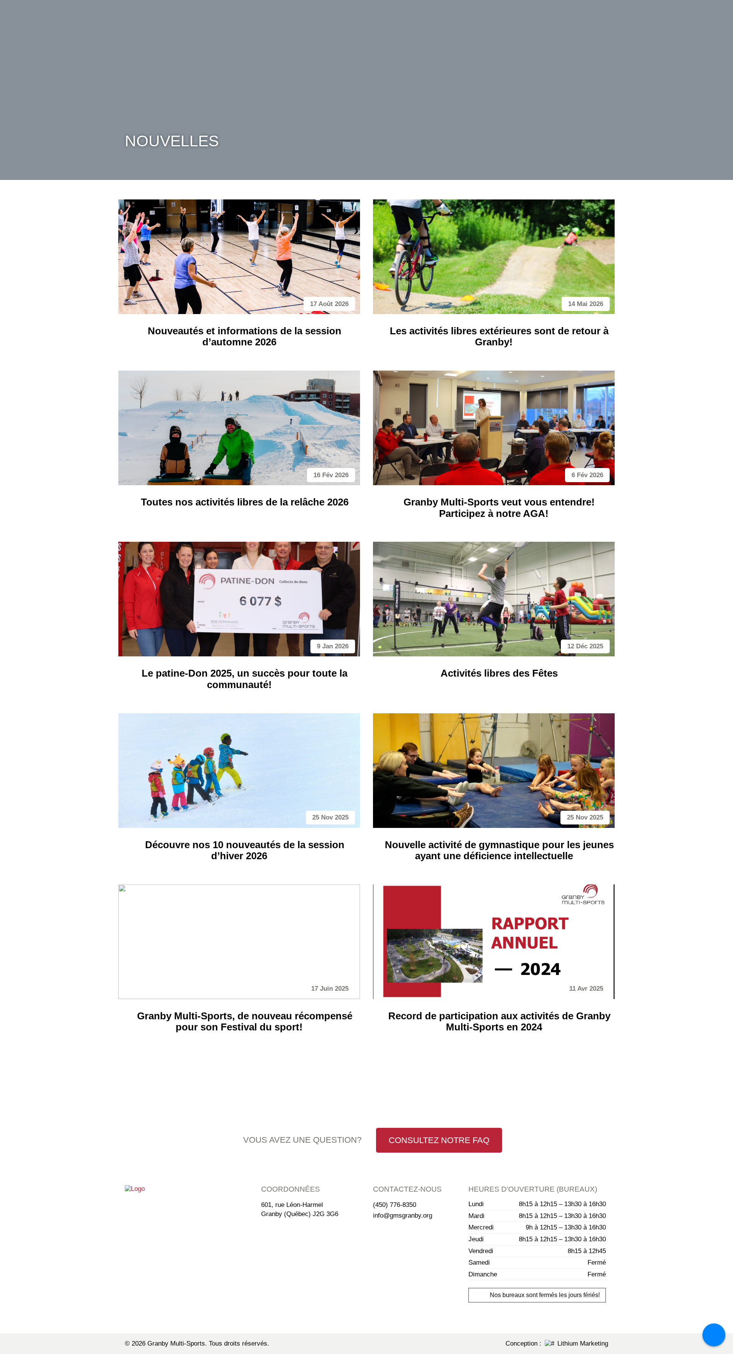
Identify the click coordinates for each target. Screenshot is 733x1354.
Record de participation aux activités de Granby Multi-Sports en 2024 (499, 1021)
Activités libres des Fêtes (499, 673)
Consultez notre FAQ (439, 1140)
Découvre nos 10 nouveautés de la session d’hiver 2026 (244, 850)
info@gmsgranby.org (402, 1215)
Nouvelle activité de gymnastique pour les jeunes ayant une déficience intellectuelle (499, 850)
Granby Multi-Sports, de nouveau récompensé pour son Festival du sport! (244, 1021)
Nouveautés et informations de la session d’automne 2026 (244, 336)
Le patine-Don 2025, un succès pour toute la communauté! (244, 679)
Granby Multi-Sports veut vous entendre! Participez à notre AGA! (499, 507)
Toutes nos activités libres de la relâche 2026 (245, 502)
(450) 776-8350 (394, 1204)
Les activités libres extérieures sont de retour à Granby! (499, 336)
